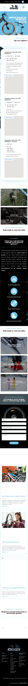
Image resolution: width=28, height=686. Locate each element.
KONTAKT (18, 1)
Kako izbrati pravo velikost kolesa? (14, 496)
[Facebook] (23, 2)
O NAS (12, 1)
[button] (4, 7)
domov (7, 1)
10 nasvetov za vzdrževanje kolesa (14, 588)
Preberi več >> (5, 506)
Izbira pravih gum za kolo (10, 542)
